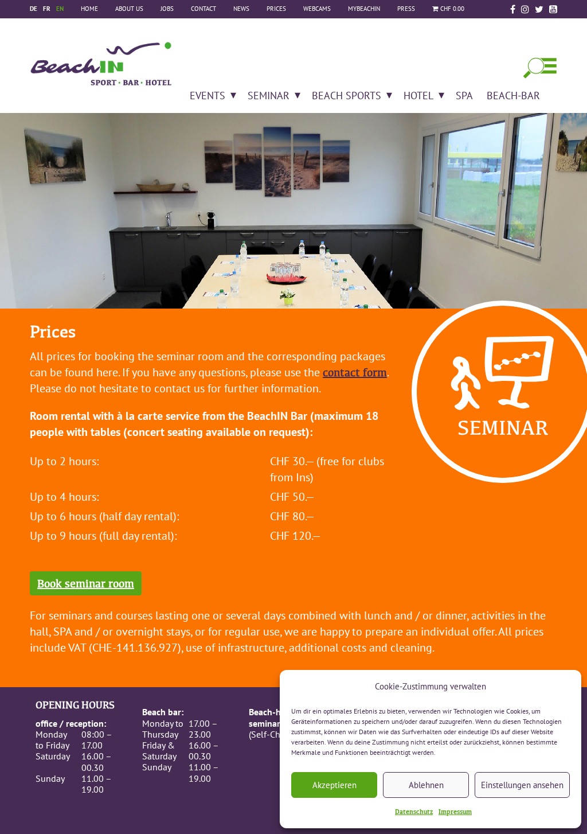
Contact (203, 8)
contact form (355, 372)
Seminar (268, 95)
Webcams (317, 8)
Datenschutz (414, 811)
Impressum (455, 811)
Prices (276, 8)
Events (207, 95)
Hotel (418, 95)
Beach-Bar (513, 95)
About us (129, 8)
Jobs (167, 8)
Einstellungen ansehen (522, 785)
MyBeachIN (364, 8)
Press (406, 8)
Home (89, 8)
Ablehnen (426, 785)
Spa (464, 95)
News (241, 8)
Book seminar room (85, 583)
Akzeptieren (334, 785)
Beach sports (346, 95)
